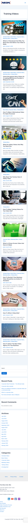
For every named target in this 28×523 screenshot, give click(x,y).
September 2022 (5, 425)
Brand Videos (13, 36)
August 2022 (4, 427)
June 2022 (3, 432)
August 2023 (4, 420)
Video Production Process (6, 505)
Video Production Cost (5, 506)
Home (1, 501)
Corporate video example (7, 386)
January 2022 (4, 443)
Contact (21, 476)
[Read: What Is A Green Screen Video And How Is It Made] (13, 229)
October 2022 (4, 423)
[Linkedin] (9, 499)
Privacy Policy (13, 476)
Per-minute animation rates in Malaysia (10, 394)
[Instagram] (19, 499)
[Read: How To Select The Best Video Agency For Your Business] (13, 330)
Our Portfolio (3, 503)
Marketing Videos (6, 38)
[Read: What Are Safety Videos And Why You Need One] (13, 132)
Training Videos (14, 38)
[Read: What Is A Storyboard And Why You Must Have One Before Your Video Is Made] (13, 27)
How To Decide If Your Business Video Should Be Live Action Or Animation (12, 279)
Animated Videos (6, 36)
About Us (2, 510)
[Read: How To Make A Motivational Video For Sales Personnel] (13, 100)
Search (3, 368)
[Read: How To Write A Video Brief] (13, 299)
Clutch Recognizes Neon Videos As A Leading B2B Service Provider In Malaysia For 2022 (13, 78)
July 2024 (3, 416)
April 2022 (3, 436)
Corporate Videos (20, 36)
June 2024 (3, 418)
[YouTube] (12, 499)
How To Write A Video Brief (11, 313)
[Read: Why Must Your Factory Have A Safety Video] (13, 165)
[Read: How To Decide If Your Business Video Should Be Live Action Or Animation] (13, 264)
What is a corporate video (7, 392)
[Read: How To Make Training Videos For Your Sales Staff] (13, 197)
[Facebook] (15, 499)
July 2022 (3, 429)
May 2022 (3, 434)
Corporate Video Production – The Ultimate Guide (12, 384)
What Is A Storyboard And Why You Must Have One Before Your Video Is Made (14, 42)
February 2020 (4, 445)
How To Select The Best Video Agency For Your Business (12, 344)
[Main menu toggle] (25, 2)
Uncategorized (4, 467)
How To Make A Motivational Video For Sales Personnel (13, 113)
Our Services (3, 508)
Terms (6, 476)
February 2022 (4, 441)
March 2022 (4, 438)
